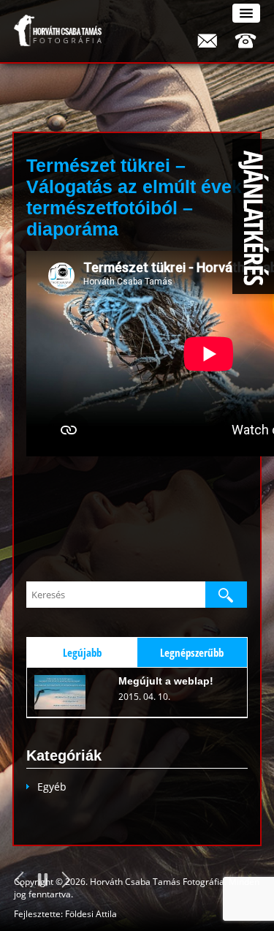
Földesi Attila (91, 914)
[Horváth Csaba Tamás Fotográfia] (58, 31)
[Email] (206, 40)
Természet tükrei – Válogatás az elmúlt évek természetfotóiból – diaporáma (134, 197)
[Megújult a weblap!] (67, 692)
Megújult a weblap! (165, 681)
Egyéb (51, 787)
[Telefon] (245, 40)
